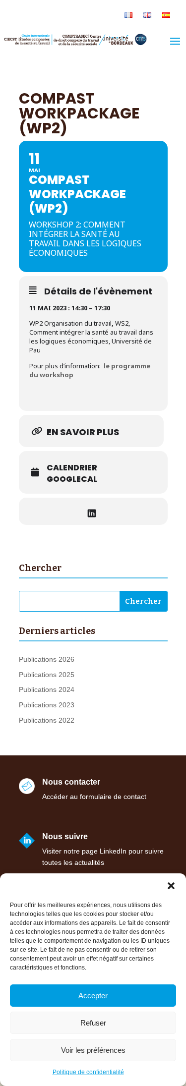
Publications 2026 (46, 659)
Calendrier (72, 467)
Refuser (93, 1023)
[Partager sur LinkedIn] (92, 511)
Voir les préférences (93, 1050)
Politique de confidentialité (88, 1072)
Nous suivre (65, 836)
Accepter (93, 995)
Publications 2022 (46, 720)
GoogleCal (72, 479)
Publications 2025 (46, 675)
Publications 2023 (46, 705)
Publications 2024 (46, 689)
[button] (171, 886)
